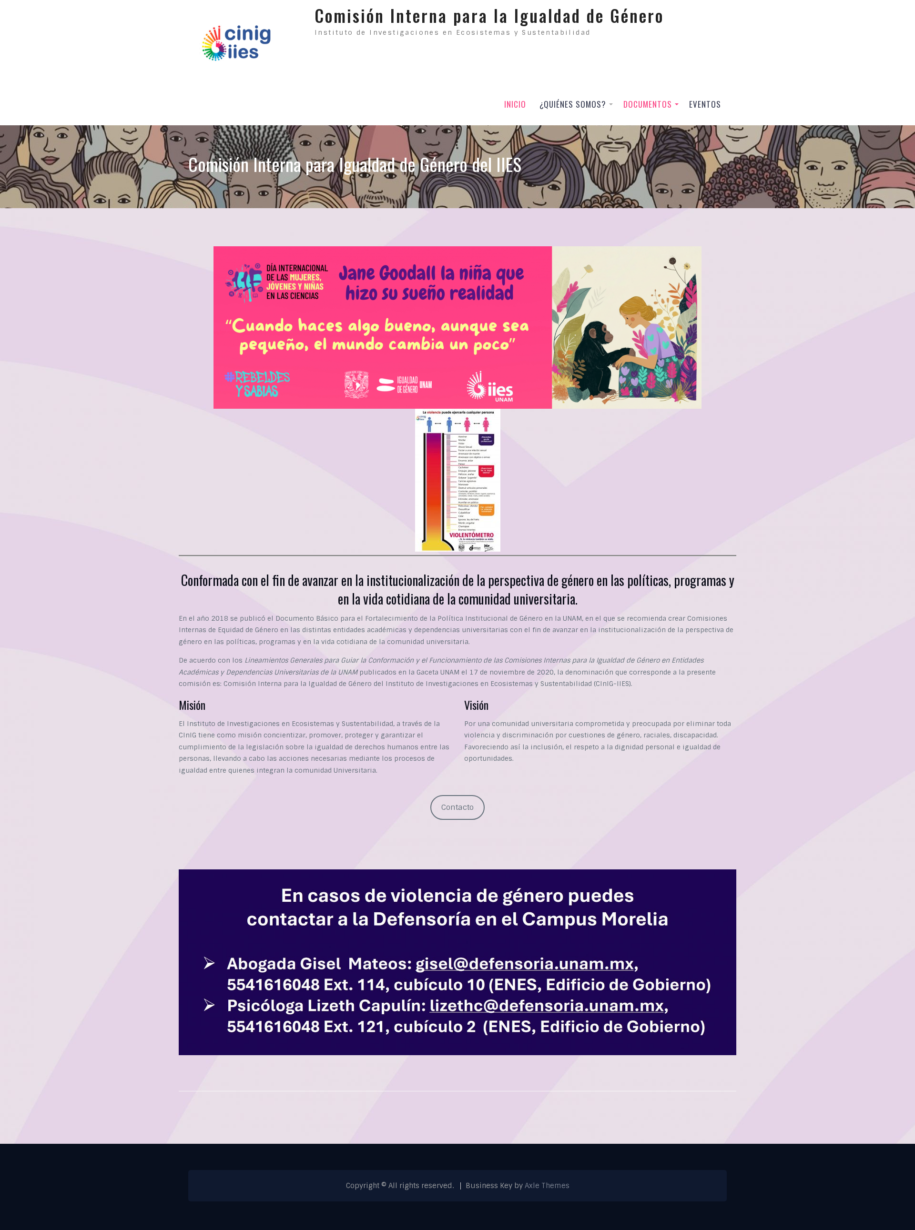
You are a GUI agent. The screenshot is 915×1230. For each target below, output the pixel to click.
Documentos (647, 104)
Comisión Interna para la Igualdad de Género (489, 15)
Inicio (515, 104)
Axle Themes (547, 1185)
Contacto (457, 807)
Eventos (705, 104)
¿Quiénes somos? (572, 104)
